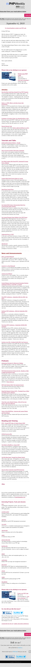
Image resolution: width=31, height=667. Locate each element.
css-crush (4, 524)
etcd (3, 504)
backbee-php (4, 546)
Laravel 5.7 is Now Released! (8, 266)
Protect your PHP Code (22, 593)
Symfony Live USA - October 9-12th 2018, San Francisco (15, 342)
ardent (3, 535)
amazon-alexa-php (6, 539)
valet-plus (4, 519)
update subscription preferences (21, 623)
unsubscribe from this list (7, 623)
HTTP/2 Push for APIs (7, 434)
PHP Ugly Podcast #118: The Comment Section (13, 385)
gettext (3, 553)
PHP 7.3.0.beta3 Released (8, 256)
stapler (3, 577)
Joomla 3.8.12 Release (7, 273)
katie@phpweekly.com (20, 497)
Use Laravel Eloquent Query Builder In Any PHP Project (14, 217)
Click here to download (23, 80)
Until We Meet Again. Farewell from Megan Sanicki (13, 457)
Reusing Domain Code (7, 126)
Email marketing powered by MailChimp (20, 8)
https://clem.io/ (10, 381)
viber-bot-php (5, 530)
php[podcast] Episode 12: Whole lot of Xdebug (12, 363)
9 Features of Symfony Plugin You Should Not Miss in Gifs (15, 118)
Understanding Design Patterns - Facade (11, 142)
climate (3, 571)
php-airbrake (4, 581)
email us (20, 647)
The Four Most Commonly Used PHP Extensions (13, 469)
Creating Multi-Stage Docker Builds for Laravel (12, 178)
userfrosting (4, 560)
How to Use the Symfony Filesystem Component (13, 150)
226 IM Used (4, 243)
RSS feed (15, 651)
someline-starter (5, 511)
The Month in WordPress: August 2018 (10, 445)
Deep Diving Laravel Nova (8, 189)
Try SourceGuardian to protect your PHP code (15, 28)
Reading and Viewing (10, 421)
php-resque (4, 564)
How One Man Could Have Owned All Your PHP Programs (15, 92)
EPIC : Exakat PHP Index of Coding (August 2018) (13, 423)
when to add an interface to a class (21, 127)
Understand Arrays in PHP (8, 234)
